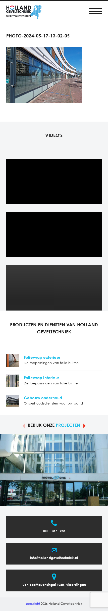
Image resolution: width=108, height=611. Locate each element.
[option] (54, 470)
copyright (33, 603)
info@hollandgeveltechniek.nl (54, 558)
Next (84, 425)
